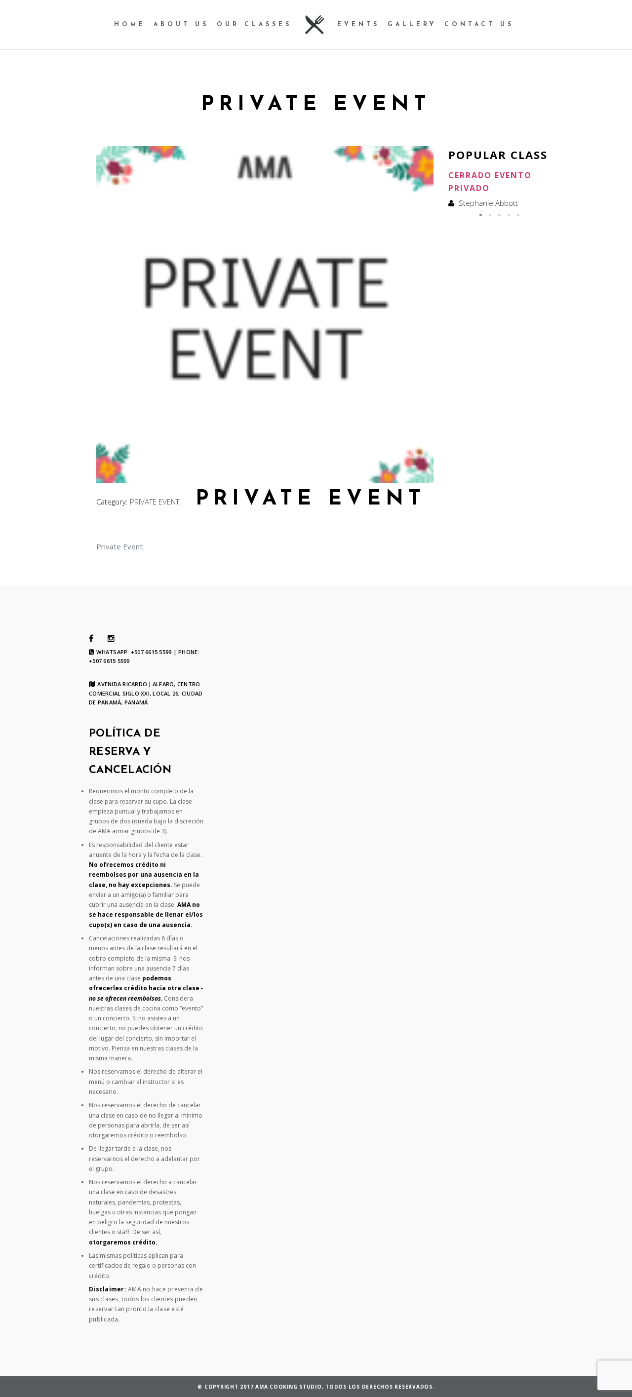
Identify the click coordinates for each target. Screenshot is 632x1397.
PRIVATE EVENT (154, 501)
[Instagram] (111, 639)
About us (181, 25)
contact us (479, 25)
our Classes (254, 25)
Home (130, 25)
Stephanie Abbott (488, 203)
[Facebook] (91, 639)
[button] (480, 215)
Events (358, 25)
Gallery (412, 25)
